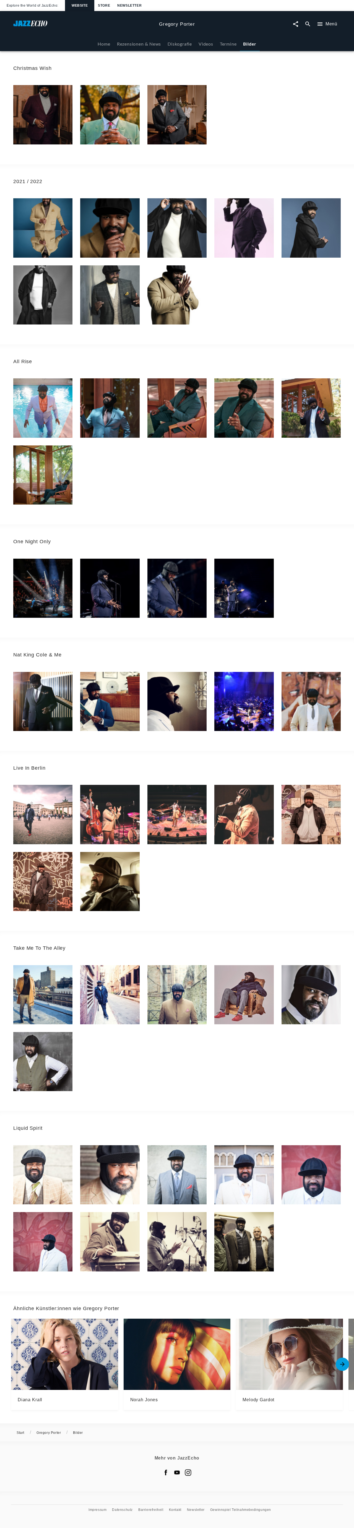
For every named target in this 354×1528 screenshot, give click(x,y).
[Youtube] (177, 1472)
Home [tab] (104, 43)
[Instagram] (188, 1472)
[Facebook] (165, 1472)
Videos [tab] (206, 43)
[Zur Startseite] (84, 26)
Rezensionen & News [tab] (139, 43)
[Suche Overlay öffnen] (307, 24)
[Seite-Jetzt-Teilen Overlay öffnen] (295, 24)
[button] (43, 114)
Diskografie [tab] (180, 43)
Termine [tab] (228, 43)
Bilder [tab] (249, 43)
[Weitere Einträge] (342, 1364)
